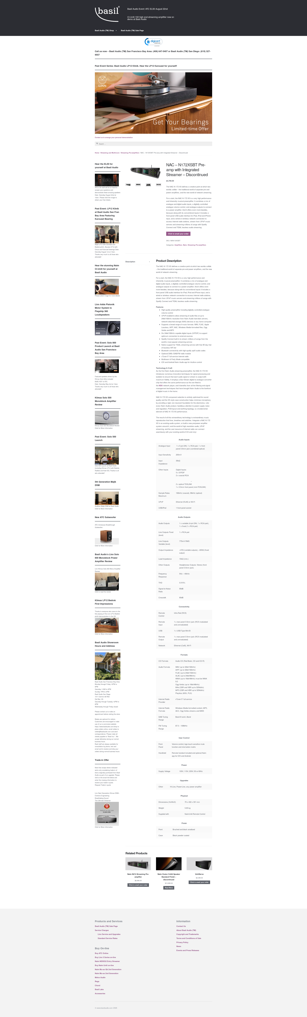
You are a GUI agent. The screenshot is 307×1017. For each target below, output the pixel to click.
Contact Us (181, 926)
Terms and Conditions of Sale (188, 938)
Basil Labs (99, 989)
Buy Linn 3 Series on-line (105, 957)
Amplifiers (178, 245)
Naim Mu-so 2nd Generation (106, 973)
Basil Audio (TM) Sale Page (132, 30)
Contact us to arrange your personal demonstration (114, 137)
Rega (97, 981)
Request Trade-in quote (103, 785)
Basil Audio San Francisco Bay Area (107, 682)
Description (130, 261)
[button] (153, 42)
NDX (161, 385)
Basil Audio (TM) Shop (104, 30)
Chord (97, 985)
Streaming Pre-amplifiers (130, 153)
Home (97, 153)
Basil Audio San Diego (102, 694)
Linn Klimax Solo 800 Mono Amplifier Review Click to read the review (107, 580)
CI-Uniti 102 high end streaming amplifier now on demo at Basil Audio (150, 18)
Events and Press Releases (187, 950)
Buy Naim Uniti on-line (104, 965)
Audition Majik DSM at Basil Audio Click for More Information (107, 507)
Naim (185, 245)
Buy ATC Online (101, 953)
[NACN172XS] (143, 171)
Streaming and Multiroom (109, 153)
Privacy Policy (182, 942)
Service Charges (102, 930)
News (178, 946)
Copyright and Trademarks (187, 934)
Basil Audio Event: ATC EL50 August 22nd (147, 8)
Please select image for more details (107, 296)
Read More (169, 888)
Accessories (100, 993)
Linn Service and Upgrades (109, 934)
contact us (103, 711)
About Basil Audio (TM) (186, 930)
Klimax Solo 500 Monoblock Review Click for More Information (107, 426)
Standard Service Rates (107, 938)
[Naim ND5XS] (128, 184)
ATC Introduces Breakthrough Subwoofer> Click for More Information (105, 535)
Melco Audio (100, 977)
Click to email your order (178, 233)
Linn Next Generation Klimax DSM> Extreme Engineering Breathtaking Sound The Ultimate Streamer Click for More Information (107, 810)
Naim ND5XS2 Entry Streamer (107, 961)
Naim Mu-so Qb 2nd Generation (108, 969)
